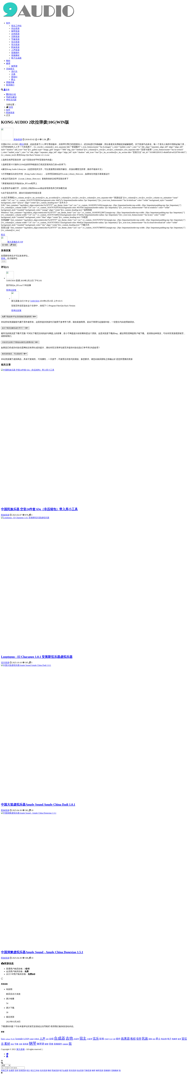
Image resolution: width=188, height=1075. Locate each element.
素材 (7, 1043)
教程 (8, 61)
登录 (7, 90)
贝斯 (20, 1044)
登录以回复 (11, 290)
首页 (11, 107)
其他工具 (4, 1070)
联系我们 (10, 85)
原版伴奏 (10, 82)
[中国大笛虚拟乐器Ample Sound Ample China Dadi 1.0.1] (26, 665)
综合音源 (15, 28)
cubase (7, 1039)
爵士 (13, 79)
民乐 (22, 144)
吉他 (69, 1038)
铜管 (46, 1044)
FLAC (13, 1039)
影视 (101, 1038)
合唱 (51, 1039)
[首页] (7, 1054)
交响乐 (36, 1039)
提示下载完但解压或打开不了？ (13, 328)
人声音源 (15, 50)
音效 (51, 1044)
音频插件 (15, 53)
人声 (42, 1038)
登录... (4, 258)
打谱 (114, 1039)
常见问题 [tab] (12, 100)
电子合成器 (16, 58)
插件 (118, 1038)
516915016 (34, 301)
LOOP (26, 1039)
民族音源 (15, 47)
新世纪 (14, 77)
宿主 (82, 1038)
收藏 (6, 245)
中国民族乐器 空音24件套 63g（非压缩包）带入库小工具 (39, 509)
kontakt (19, 1038)
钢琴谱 (14, 66)
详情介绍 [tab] (12, 94)
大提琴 (76, 1039)
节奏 (16, 1044)
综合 (12, 1044)
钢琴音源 (15, 31)
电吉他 (164, 1039)
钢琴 (32, 1043)
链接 (14, 245)
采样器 (25, 1044)
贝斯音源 (15, 36)
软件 (8, 23)
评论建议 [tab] (12, 97)
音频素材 (15, 55)
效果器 (125, 1038)
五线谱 (31, 1039)
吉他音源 (15, 34)
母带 (138, 1038)
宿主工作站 (16, 26)
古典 (13, 74)
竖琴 (179, 1039)
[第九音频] (7, 139)
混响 (150, 1039)
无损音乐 (10, 69)
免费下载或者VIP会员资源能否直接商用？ (17, 317)
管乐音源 (15, 44)
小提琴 (89, 1039)
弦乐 (96, 1038)
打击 (110, 1039)
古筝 (47, 1039)
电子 (169, 1039)
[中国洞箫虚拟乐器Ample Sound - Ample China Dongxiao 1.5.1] (28, 813)
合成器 (59, 1038)
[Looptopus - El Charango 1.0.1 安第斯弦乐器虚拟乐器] (25, 518)
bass (3, 1039)
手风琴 (106, 1039)
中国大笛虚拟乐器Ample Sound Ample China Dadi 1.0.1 (38, 804)
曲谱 (8, 63)
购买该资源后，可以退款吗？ (13, 354)
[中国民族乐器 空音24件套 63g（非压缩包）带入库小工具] (27, 370)
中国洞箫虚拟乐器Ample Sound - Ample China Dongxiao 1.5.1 (42, 952)
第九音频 (15, 242)
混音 (154, 1039)
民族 (145, 1038)
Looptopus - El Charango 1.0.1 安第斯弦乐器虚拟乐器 (37, 656)
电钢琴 (174, 1039)
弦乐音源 (15, 42)
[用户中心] (7, 1056)
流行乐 (14, 71)
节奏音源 (15, 39)
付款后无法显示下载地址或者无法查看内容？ (18, 342)
